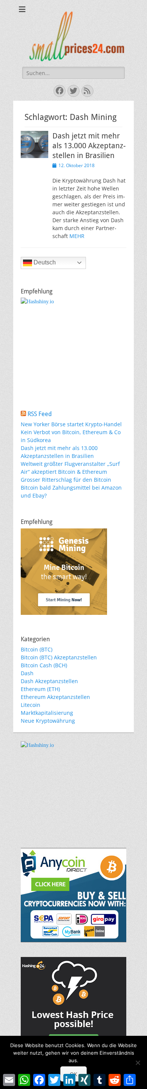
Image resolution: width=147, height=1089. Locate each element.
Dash (27, 673)
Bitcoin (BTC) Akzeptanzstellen (59, 657)
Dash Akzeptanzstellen (49, 681)
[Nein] (137, 1062)
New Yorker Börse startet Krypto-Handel (71, 424)
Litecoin (30, 704)
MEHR (76, 236)
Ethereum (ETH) (40, 689)
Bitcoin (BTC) (36, 649)
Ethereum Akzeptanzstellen (55, 696)
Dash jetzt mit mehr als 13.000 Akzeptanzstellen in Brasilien (89, 145)
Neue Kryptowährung (48, 720)
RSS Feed (40, 414)
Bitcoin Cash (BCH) (44, 665)
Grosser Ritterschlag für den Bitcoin (66, 479)
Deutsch (44, 262)
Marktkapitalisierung (47, 712)
